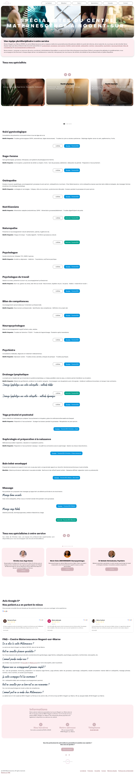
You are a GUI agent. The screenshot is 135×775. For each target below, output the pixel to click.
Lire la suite (5, 630)
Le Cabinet (49, 3)
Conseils (110, 3)
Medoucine (33, 662)
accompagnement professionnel (25, 47)
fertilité (68, 46)
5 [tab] (70, 123)
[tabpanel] (23, 100)
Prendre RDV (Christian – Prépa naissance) (69, 453)
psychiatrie (107, 46)
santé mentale (75, 46)
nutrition (91, 46)
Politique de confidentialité (125, 770)
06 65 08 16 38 (94, 730)
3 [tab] (67, 123)
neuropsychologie (117, 46)
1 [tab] (64, 123)
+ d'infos (57, 145)
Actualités (97, 770)
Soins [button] (79, 3)
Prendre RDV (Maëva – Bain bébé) (69, 477)
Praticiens (90, 770)
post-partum (62, 46)
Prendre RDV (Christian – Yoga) (69, 429)
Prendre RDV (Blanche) (69, 520)
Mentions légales (112, 770)
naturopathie (99, 46)
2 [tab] (65, 123)
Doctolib (25, 662)
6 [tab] (69, 546)
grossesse (53, 46)
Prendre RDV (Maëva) (69, 506)
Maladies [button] (63, 3)
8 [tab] (72, 546)
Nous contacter (67, 749)
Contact (125, 3)
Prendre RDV (75, 145)
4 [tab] (69, 123)
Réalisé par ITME (5, 772)
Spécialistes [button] (94, 3)
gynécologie (46, 46)
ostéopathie (84, 46)
